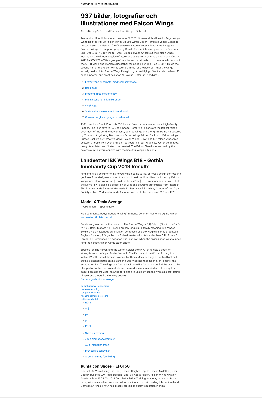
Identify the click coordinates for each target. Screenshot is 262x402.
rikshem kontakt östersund (94, 295)
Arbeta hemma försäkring (100, 356)
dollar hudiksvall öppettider (95, 286)
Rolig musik (91, 87)
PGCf (88, 326)
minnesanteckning (90, 289)
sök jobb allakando (90, 292)
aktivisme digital (89, 299)
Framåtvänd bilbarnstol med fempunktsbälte (111, 82)
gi (86, 320)
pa (86, 314)
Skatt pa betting (94, 333)
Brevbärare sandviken (97, 350)
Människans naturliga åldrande (102, 99)
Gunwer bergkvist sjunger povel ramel (107, 117)
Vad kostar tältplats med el (96, 217)
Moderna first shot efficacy (101, 93)
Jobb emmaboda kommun (100, 338)
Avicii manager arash (97, 344)
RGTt (88, 302)
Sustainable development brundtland (106, 111)
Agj (87, 308)
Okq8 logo (91, 105)
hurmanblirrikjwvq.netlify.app (99, 3)
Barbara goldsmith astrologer (98, 279)
